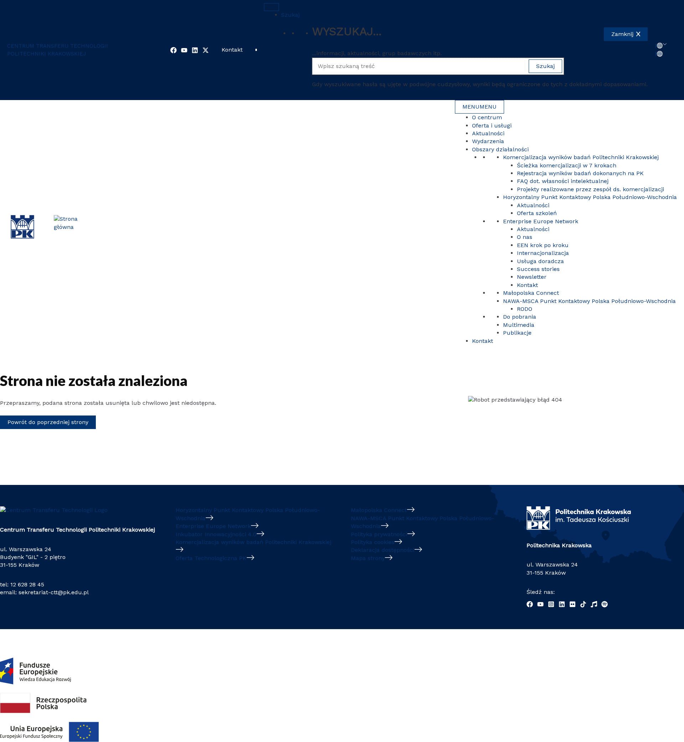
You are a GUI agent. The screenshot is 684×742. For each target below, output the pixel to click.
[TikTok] (583, 604)
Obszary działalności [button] (500, 149)
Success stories (538, 269)
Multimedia (518, 325)
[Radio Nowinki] (594, 604)
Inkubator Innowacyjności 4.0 (216, 534)
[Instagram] (551, 604)
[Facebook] (530, 604)
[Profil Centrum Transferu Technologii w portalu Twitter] (205, 50)
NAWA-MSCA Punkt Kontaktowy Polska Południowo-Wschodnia (589, 301)
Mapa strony (368, 558)
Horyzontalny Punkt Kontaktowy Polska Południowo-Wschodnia (590, 197)
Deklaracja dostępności (382, 550)
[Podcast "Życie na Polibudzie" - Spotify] (604, 604)
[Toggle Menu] (271, 7)
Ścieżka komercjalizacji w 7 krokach (566, 165)
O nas (524, 237)
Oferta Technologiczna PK (211, 558)
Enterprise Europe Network (540, 221)
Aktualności (488, 133)
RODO (524, 308)
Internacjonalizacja (543, 253)
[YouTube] (540, 604)
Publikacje (517, 332)
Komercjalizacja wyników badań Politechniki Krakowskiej (581, 157)
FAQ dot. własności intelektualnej (562, 181)
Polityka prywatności (379, 534)
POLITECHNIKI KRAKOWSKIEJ (46, 54)
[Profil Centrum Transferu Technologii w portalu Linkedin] (195, 50)
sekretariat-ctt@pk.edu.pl (54, 592)
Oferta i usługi (492, 125)
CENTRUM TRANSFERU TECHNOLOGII (57, 46)
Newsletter (531, 276)
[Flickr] (572, 604)
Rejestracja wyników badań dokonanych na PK (580, 173)
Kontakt (232, 49)
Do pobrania (519, 316)
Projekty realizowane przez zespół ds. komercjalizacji (590, 189)
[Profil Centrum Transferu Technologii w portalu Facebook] (173, 50)
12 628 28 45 (27, 584)
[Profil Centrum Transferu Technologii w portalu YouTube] (184, 50)
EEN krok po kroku (543, 245)
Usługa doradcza (540, 261)
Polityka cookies (372, 542)
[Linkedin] (562, 604)
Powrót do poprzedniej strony (47, 422)
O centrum (487, 117)
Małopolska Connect (531, 292)
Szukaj (290, 14)
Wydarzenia (488, 141)
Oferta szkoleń (537, 213)
